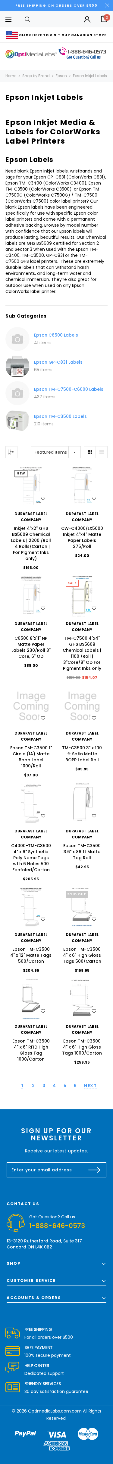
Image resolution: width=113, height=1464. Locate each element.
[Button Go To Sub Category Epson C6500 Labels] (17, 339)
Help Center (36, 1366)
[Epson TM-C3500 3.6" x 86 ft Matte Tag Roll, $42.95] (82, 804)
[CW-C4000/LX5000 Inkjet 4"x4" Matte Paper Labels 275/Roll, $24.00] (82, 487)
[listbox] (56, 452)
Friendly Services (42, 1384)
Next (90, 1086)
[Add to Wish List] (43, 498)
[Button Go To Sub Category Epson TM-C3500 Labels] (17, 420)
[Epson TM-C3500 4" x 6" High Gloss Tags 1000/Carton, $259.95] (82, 999)
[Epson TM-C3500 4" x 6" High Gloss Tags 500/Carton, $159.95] (82, 908)
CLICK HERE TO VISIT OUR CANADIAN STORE (62, 35)
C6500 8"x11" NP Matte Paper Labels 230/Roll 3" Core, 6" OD (31, 647)
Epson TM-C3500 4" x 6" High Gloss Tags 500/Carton (82, 955)
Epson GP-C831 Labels (58, 362)
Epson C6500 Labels (56, 335)
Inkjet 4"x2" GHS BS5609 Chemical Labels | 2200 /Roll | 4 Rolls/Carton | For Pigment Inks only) (31, 543)
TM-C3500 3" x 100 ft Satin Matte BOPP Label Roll (82, 754)
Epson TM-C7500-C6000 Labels (68, 389)
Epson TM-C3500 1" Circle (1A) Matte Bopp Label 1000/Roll (31, 757)
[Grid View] (90, 452)
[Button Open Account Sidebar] (87, 19)
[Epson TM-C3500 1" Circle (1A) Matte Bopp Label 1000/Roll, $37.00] (31, 706)
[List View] (102, 452)
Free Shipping (38, 1329)
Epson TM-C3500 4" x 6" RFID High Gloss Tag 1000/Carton (31, 1050)
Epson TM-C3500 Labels (60, 416)
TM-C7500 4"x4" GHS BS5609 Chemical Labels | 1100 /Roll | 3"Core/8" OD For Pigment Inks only (82, 653)
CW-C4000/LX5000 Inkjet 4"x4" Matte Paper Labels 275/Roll (82, 537)
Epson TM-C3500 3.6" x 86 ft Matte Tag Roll (82, 852)
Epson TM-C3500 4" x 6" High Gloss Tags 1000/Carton (82, 1047)
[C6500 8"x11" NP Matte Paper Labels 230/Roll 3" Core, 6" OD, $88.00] (31, 596)
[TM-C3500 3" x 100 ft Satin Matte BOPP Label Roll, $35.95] (82, 706)
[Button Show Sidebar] (11, 452)
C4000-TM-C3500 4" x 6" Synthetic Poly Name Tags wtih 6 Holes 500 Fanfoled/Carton (31, 858)
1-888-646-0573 (57, 1225)
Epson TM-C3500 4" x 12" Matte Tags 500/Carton (31, 955)
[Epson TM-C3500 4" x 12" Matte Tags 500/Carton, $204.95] (31, 908)
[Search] (27, 19)
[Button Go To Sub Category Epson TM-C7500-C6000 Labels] (17, 393)
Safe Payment (38, 1347)
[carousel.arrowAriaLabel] (12, 1333)
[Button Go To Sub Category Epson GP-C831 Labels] (17, 366)
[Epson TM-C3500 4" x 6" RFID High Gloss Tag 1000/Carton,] (31, 999)
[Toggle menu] (8, 19)
